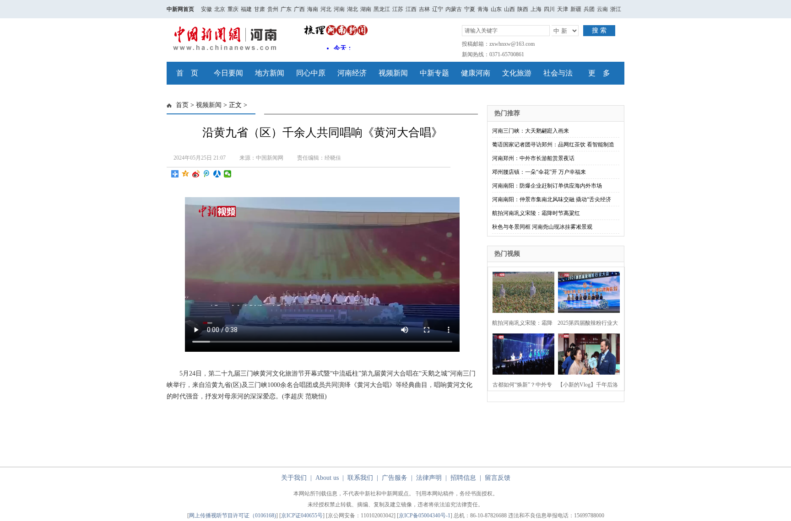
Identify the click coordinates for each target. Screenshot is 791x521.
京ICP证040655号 (302, 515)
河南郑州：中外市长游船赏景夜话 (533, 158)
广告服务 (394, 477)
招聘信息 (463, 477)
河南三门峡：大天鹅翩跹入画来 (530, 131)
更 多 (599, 73)
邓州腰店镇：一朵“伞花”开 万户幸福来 (539, 172)
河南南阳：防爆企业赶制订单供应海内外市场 (547, 186)
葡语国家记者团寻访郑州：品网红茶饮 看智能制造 (553, 144)
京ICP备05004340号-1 (424, 515)
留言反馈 (497, 477)
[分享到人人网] (217, 173)
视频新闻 (393, 73)
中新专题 (434, 73)
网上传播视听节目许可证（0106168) (232, 515)
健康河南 (475, 73)
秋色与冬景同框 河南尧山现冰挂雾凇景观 (542, 227)
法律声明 (429, 477)
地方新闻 (269, 73)
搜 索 (599, 30)
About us (327, 477)
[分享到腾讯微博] (207, 173)
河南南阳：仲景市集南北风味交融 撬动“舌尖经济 (551, 199)
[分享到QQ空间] (186, 173)
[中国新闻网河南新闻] (227, 51)
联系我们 (360, 477)
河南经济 (352, 73)
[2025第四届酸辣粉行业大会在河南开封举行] (586, 291)
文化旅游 (516, 73)
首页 (182, 105)
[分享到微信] (228, 173)
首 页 (187, 73)
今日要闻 (228, 73)
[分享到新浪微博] (196, 173)
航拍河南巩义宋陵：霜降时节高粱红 (536, 213)
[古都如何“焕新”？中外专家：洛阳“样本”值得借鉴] (520, 353)
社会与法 (558, 73)
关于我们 (294, 477)
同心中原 (310, 73)
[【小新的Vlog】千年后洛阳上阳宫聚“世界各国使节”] (586, 353)
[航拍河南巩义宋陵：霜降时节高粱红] (520, 291)
